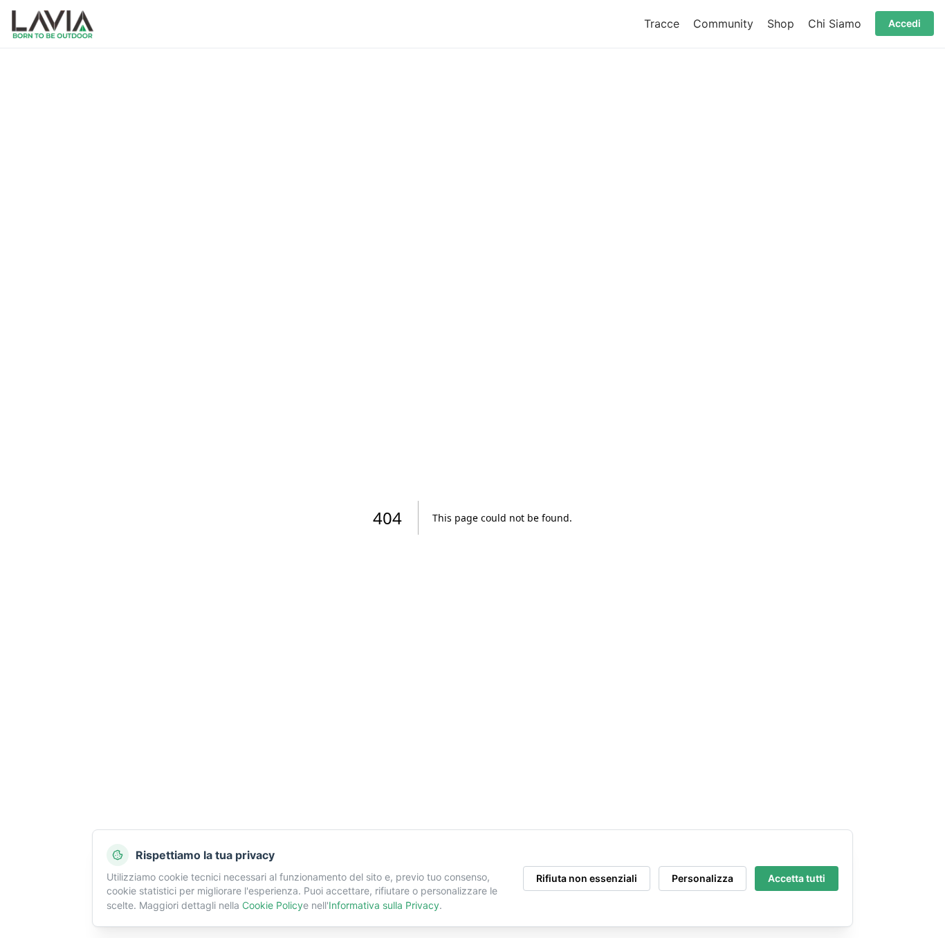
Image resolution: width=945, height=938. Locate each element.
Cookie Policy (272, 905)
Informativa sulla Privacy (384, 905)
